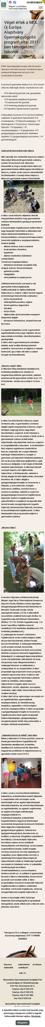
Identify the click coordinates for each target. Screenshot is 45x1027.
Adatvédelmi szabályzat (24, 966)
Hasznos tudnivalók (8, 966)
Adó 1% (22, 973)
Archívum (37, 964)
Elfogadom (23, 1022)
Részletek (36, 1016)
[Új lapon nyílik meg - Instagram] (10, 2)
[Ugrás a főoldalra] (3, 5)
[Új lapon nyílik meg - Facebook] (14, 2)
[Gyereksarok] (36, 2)
